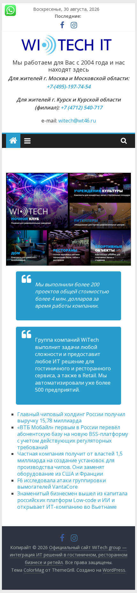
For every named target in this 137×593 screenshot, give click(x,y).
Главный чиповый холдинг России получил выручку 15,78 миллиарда (71, 417)
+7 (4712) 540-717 (81, 107)
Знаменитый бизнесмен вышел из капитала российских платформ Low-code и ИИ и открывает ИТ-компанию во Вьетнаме (72, 500)
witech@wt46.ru (77, 120)
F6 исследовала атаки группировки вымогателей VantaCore (61, 484)
